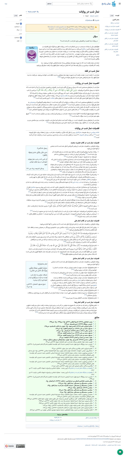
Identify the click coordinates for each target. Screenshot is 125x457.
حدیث (97, 20)
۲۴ (67, 229)
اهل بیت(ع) (56, 46)
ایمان (79, 280)
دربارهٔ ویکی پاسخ (102, 445)
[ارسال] (120, 452)
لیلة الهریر (38, 252)
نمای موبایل (87, 445)
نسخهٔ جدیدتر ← (58, 29)
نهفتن (111, 15)
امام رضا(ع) (93, 305)
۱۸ (29, 192)
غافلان (88, 179)
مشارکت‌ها (51, 27)
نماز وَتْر (44, 65)
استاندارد (16, 27)
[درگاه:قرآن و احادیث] (32, 56)
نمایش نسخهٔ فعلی (73, 29)
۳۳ (36, 312)
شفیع (95, 285)
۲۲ (31, 211)
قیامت (91, 110)
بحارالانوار (79, 132)
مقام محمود (64, 96)
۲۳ (76, 216)
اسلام (73, 46)
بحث (56, 27)
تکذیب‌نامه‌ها (94, 445)
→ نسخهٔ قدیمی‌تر (84, 29)
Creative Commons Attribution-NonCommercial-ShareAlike (92, 439)
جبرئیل (87, 159)
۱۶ (45, 179)
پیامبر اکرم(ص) (41, 102)
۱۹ (76, 197)
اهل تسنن (85, 98)
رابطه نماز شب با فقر (91, 418)
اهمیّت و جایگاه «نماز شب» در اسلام (81, 368)
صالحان (33, 187)
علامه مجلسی (95, 132)
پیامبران (76, 230)
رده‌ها (97, 426)
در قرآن (84, 49)
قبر (93, 123)
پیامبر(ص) (84, 152)
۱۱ (95, 137)
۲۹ (52, 287)
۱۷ (27, 189)
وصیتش (32, 102)
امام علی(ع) (95, 105)
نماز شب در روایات (55, 420)
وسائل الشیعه (84, 135)
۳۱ (85, 295)
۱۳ (65, 156)
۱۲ (86, 154)
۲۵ (64, 242)
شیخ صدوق (90, 114)
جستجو (49, 4)
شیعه (41, 56)
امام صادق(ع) (92, 267)
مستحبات (89, 20)
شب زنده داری (76, 182)
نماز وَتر (72, 77)
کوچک (17, 24)
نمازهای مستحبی (86, 102)
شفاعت (52, 98)
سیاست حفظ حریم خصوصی (114, 445)
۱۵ (61, 171)
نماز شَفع (56, 65)
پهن (18, 41)
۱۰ (95, 134)
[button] (119, 3)
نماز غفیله (57, 417)
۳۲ (64, 297)
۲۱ (88, 208)
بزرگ (18, 30)
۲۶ (61, 254)
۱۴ (58, 161)
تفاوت (92, 29)
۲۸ (64, 275)
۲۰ (46, 202)
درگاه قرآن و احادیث (89, 426)
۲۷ (72, 270)
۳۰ (60, 290)
